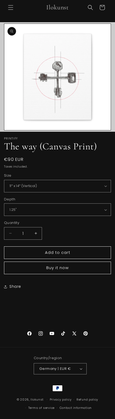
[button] (11, 7)
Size (7, 175)
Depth (9, 199)
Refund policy (87, 399)
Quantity (11, 222)
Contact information (76, 408)
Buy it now (57, 267)
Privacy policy (61, 399)
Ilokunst (37, 399)
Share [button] (15, 286)
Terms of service (41, 408)
